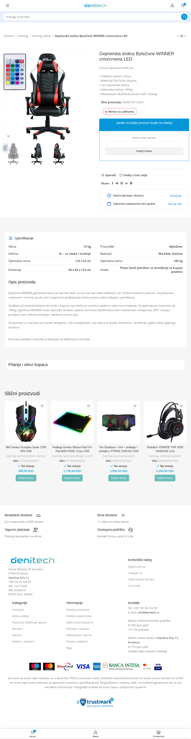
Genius (41, 456)
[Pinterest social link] (121, 183)
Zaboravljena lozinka (141, 579)
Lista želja (134, 585)
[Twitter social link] (117, 183)
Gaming (23, 36)
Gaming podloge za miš (78, 456)
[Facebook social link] (113, 183)
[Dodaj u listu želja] (42, 406)
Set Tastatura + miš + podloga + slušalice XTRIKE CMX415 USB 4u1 (118, 451)
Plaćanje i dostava (77, 628)
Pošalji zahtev (144, 151)
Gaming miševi (26, 456)
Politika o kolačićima (78, 616)
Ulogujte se (135, 573)
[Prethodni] (178, 36)
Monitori (17, 628)
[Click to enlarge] (8, 136)
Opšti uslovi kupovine (79, 622)
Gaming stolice (42, 36)
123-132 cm (83, 261)
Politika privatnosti (78, 609)
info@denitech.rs (148, 612)
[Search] (184, 17)
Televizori (18, 609)
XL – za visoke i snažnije (75, 253)
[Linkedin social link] (126, 183)
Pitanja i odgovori (77, 641)
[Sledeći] (185, 36)
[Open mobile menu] (7, 5)
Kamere (17, 635)
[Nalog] (172, 5)
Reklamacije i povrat (79, 635)
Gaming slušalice (170, 456)
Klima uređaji (20, 616)
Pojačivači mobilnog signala (29, 622)
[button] (26, 478)
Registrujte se (136, 566)
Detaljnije (175, 195)
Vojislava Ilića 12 (18, 577)
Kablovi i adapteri (23, 641)
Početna (9, 36)
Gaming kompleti (124, 456)
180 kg (178, 261)
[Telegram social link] (131, 183)
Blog (69, 648)
